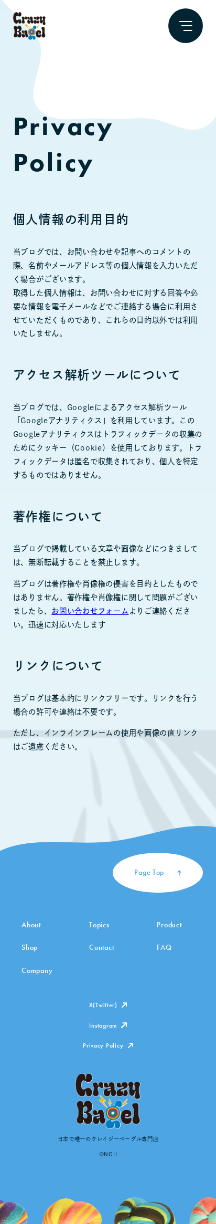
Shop (29, 947)
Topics (99, 924)
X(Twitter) (103, 1005)
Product (169, 924)
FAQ (164, 947)
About (31, 924)
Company (36, 970)
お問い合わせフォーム (89, 611)
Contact (101, 947)
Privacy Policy (103, 1045)
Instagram (103, 1025)
